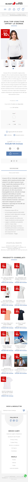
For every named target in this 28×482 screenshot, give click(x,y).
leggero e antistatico (18, 247)
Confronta (9, 135)
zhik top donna (22, 250)
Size (14, 121)
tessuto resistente (6, 247)
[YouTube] (17, 420)
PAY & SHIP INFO (14, 173)
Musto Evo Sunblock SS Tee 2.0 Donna (21, 370)
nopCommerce (12, 476)
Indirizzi (14, 462)
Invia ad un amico (20, 135)
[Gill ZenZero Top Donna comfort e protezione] (20, 269)
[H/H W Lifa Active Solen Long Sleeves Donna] (7, 292)
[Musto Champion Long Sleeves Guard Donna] (20, 337)
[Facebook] (10, 420)
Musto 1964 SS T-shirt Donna (7, 346)
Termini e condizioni (14, 445)
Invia (23, 410)
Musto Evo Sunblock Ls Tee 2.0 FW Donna (7, 370)
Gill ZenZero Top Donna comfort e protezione (20, 279)
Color (13, 113)
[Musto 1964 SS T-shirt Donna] (7, 337)
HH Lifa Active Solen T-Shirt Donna (20, 302)
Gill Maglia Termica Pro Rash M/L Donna (7, 279)
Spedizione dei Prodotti (14, 436)
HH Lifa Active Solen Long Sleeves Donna (7, 302)
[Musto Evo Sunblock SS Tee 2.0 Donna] (20, 360)
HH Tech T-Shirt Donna (21, 324)
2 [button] (14, 68)
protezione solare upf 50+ (13, 246)
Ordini (14, 465)
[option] (6, 63)
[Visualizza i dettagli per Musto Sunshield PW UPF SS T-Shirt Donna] (7, 383)
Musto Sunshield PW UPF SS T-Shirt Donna (7, 393)
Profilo (14, 459)
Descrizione (14, 168)
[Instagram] (13, 420)
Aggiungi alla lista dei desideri (15, 131)
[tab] (14, 168)
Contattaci (14, 451)
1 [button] (13, 68)
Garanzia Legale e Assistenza (14, 434)
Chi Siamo (14, 448)
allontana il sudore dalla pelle (8, 250)
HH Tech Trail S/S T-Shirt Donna (7, 324)
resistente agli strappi (13, 248)
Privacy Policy (14, 439)
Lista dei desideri (14, 468)
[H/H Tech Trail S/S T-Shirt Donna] (7, 314)
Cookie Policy (14, 442)
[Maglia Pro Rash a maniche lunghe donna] (7, 269)
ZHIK (17, 100)
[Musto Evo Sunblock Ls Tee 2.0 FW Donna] (7, 360)
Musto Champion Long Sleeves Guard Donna (20, 347)
